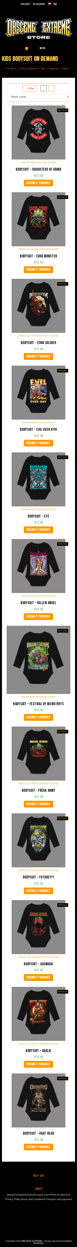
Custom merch (43, 1194)
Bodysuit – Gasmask (38, 964)
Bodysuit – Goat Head (38, 1133)
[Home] (3, 68)
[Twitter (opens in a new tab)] (21, 8)
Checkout (25, 4)
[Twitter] (45, 1207)
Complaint (20, 1194)
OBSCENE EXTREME (31, 1241)
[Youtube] (39, 1207)
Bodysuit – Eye (38, 516)
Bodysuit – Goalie (38, 1050)
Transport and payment (58, 1199)
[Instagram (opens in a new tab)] (12, 8)
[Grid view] (44, 88)
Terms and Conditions (33, 1199)
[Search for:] (54, 48)
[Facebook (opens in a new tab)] (8, 8)
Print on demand (60, 1194)
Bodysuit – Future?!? (38, 877)
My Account (39, 4)
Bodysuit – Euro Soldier (38, 342)
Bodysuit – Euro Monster (38, 256)
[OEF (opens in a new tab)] (4, 8)
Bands (10, 1194)
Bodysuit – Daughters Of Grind (38, 169)
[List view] (52, 88)
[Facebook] (31, 1207)
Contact (30, 1194)
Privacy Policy (13, 1199)
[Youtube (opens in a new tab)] (16, 8)
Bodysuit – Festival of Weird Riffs (38, 704)
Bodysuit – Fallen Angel (38, 603)
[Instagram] (35, 1207)
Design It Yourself (38, 183)
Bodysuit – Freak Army (38, 790)
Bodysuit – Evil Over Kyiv (38, 429)
